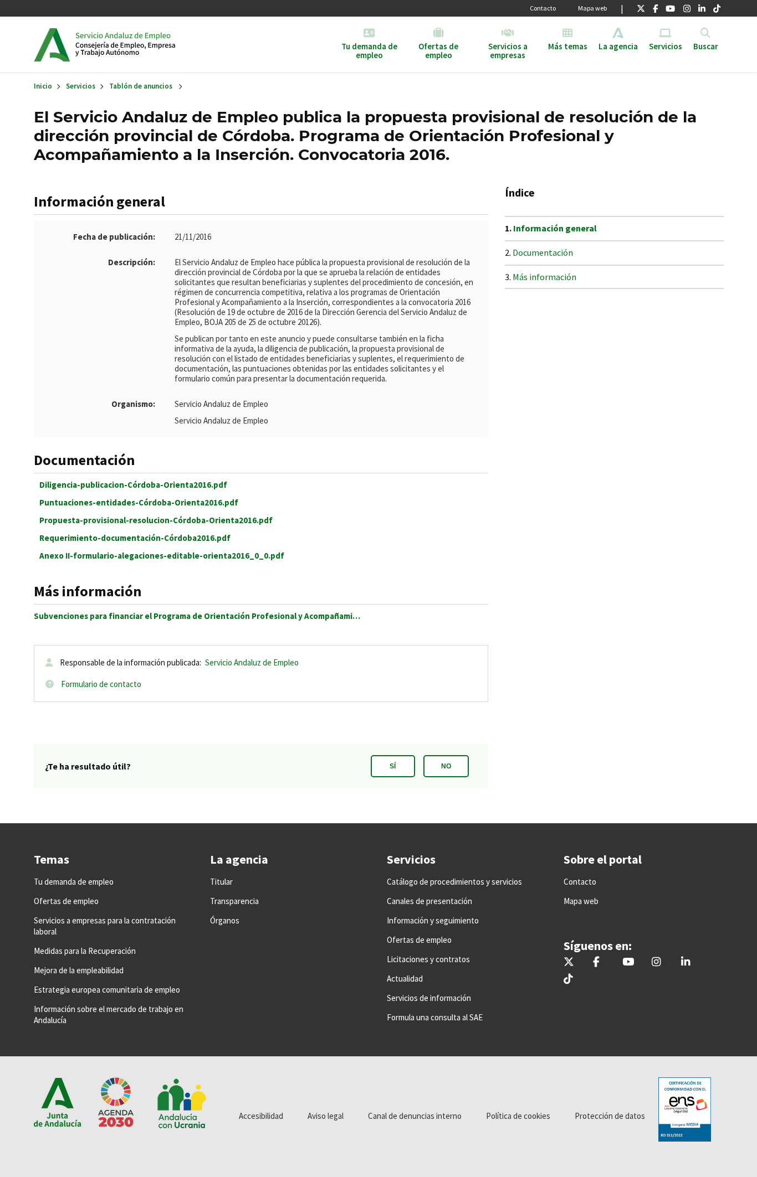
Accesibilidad (261, 1116)
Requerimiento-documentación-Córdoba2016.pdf (135, 538)
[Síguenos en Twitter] (641, 8)
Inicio (160, 44)
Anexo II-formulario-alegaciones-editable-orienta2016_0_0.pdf (161, 555)
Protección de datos (610, 1116)
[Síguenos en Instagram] (686, 8)
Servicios (80, 86)
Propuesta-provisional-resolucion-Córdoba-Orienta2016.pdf (156, 520)
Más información (544, 276)
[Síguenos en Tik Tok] (716, 8)
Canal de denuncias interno (415, 1116)
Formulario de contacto (101, 684)
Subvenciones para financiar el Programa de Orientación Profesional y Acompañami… (197, 616)
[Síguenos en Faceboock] (655, 8)
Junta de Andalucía (52, 44)
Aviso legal (326, 1116)
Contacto (543, 8)
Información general (555, 228)
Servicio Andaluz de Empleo (252, 662)
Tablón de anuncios (140, 86)
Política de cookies (518, 1116)
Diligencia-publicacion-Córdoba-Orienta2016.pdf (133, 484)
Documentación (543, 252)
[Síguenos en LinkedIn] (701, 8)
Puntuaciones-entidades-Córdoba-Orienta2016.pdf (138, 502)
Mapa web (592, 8)
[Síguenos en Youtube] (670, 8)
